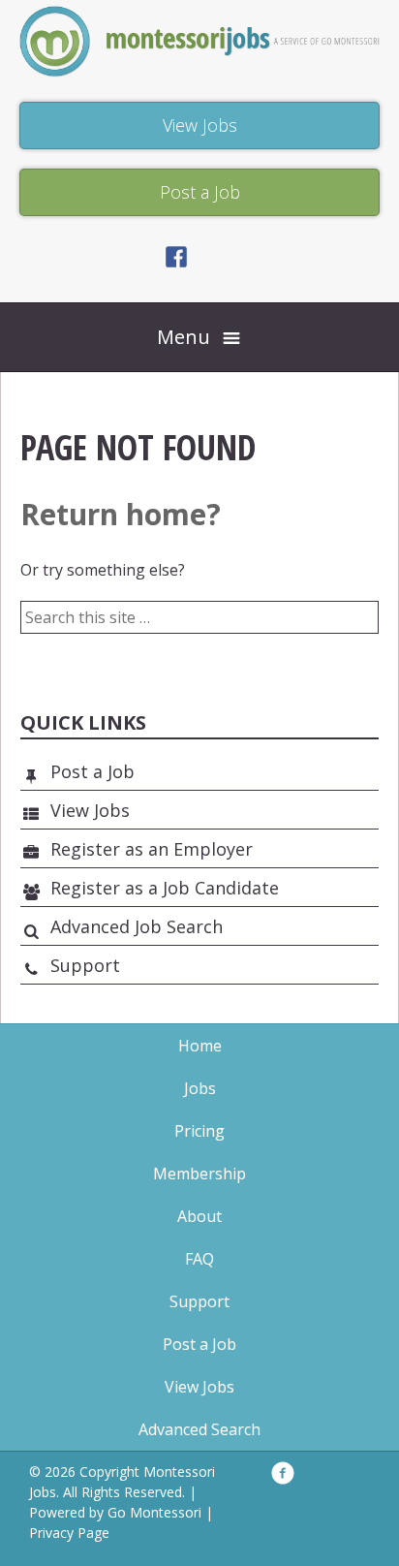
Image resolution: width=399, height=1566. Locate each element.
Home (200, 1045)
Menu (183, 337)
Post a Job (92, 771)
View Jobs (90, 810)
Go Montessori (154, 1512)
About (199, 1216)
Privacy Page (69, 1532)
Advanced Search (199, 1429)
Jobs (200, 1088)
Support (85, 965)
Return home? (120, 514)
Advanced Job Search (136, 926)
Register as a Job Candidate (164, 887)
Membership (199, 1173)
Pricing (199, 1131)
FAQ (199, 1258)
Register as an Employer (151, 849)
